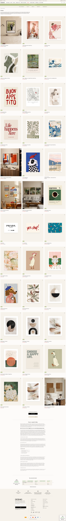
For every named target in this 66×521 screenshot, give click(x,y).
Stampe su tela (18, 2)
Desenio (1, 8)
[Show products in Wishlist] (63, 2)
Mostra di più (33, 413)
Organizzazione (45, 6)
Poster (14, 2)
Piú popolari (7, 2)
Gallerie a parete (32, 2)
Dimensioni (38, 6)
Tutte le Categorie (21, 6)
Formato (33, 6)
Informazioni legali (33, 501)
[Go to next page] (37, 417)
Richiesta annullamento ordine (45, 506)
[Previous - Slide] (21, 482)
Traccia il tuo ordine (45, 501)
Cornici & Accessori (23, 2)
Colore (27, 6)
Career (32, 502)
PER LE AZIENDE (41, 2)
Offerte (28, 2)
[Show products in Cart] (64, 2)
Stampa (32, 500)
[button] (62, 517)
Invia (20, 507)
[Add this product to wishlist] (20, 17)
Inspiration (37, 2)
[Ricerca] (61, 3)
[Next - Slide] (52, 482)
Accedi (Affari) (32, 510)
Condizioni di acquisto (45, 502)
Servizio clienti (44, 500)
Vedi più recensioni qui (33, 486)
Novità (11, 2)
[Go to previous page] (29, 417)
